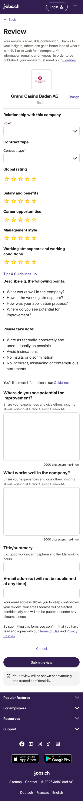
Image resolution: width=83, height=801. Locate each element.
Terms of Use (49, 631)
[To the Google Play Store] (58, 758)
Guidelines (62, 382)
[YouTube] (31, 744)
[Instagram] (40, 744)
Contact (31, 782)
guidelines (68, 60)
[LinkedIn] (57, 744)
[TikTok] (49, 744)
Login (54, 7)
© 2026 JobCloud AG (57, 782)
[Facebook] (22, 744)
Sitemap (15, 782)
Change (74, 97)
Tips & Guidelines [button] (17, 274)
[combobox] (41, 131)
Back (12, 19)
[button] (41, 697)
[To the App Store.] (25, 758)
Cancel (41, 648)
